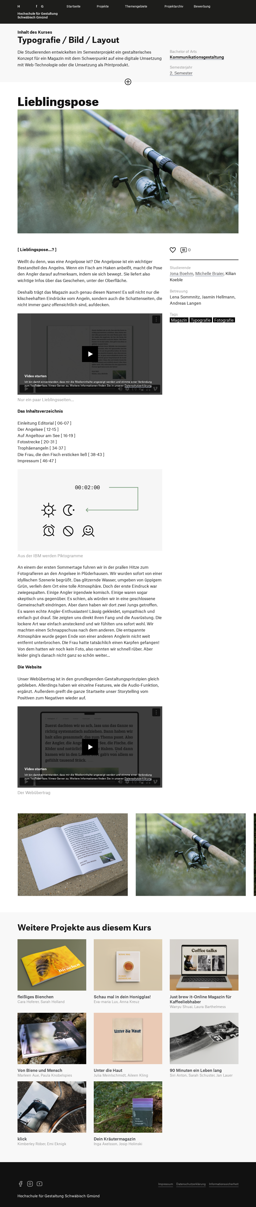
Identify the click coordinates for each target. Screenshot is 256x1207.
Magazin (179, 319)
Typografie (201, 319)
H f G (38, 11)
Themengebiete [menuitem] (136, 6)
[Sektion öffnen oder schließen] (128, 82)
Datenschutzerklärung (138, 385)
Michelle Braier (209, 273)
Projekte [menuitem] (103, 6)
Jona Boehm (181, 273)
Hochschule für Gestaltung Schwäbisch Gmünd (59, 1196)
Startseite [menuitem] (73, 6)
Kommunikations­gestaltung (197, 56)
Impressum (165, 1184)
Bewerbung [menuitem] (202, 6)
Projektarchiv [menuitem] (173, 6)
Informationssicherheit (223, 1184)
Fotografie (224, 319)
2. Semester (181, 72)
